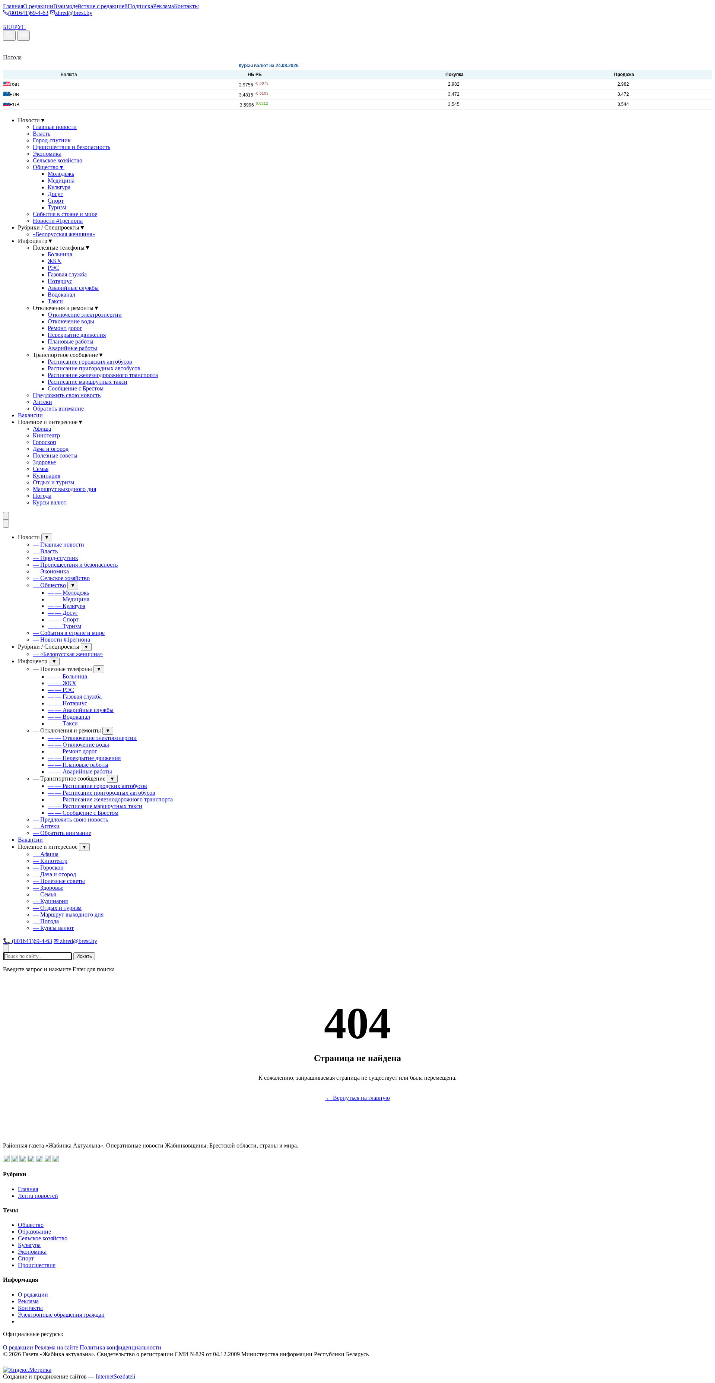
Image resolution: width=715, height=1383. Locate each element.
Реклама (163, 6)
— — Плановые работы (78, 765)
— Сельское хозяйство (61, 578)
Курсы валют (49, 502)
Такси (55, 301)
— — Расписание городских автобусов (97, 786)
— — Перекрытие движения (84, 758)
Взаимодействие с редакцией (90, 6)
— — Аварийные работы (80, 771)
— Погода (46, 921)
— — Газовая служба (75, 696)
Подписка (140, 6)
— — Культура (66, 606)
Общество (48, 167)
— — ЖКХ (62, 683)
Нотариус (60, 281)
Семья (40, 469)
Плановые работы (70, 341)
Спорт (56, 200)
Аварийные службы (73, 288)
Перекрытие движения (77, 335)
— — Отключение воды (78, 744)
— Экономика (51, 571)
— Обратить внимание (62, 833)
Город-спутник (52, 140)
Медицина (61, 180)
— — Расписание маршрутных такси (95, 806)
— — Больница (67, 676)
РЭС (53, 268)
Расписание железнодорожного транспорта (103, 375)
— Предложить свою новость (70, 819)
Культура (59, 187)
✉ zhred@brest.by (75, 941)
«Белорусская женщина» (64, 234)
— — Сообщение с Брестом (83, 813)
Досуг (55, 194)
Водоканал (61, 294)
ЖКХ (54, 261)
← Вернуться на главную (357, 1098)
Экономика (47, 154)
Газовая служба (67, 274)
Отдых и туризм (53, 482)
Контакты (186, 6)
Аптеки (42, 402)
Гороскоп (44, 442)
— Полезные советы (59, 881)
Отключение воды (71, 321)
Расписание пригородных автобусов (94, 368)
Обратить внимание (58, 408)
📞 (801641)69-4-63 (27, 941)
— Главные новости (58, 544)
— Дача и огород (54, 874)
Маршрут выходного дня (64, 489)
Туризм (57, 207)
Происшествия (36, 1265)
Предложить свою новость (67, 395)
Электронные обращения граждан (61, 1314)
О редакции (38, 6)
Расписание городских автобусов (90, 361)
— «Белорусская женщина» (68, 654)
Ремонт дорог (65, 328)
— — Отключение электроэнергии (92, 738)
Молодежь (61, 174)
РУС (20, 27)
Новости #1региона (58, 221)
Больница (60, 254)
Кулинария (46, 475)
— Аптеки (46, 826)
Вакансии (30, 415)
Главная (13, 6)
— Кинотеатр (50, 861)
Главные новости (55, 127)
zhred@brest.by (73, 13)
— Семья (44, 894)
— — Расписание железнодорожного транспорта (110, 799)
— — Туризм (64, 626)
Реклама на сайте (56, 1347)
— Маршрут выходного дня (68, 914)
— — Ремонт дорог (72, 751)
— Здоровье (48, 887)
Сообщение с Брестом (76, 388)
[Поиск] (9, 36)
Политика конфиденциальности (120, 1347)
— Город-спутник (55, 558)
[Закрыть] (6, 524)
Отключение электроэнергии (85, 314)
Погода (12, 57)
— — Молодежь (68, 592)
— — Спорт (63, 619)
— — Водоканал (69, 716)
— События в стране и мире (69, 633)
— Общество (49, 585)
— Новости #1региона (61, 639)
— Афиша (45, 854)
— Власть (45, 551)
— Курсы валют (53, 928)
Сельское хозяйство (57, 160)
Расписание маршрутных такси (87, 382)
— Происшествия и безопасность (75, 564)
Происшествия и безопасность (71, 147)
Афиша (42, 428)
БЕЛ (8, 27)
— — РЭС (61, 690)
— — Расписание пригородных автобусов (101, 792)
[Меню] (6, 516)
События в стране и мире (65, 214)
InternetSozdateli (115, 1376)
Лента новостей (38, 1196)
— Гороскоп (48, 867)
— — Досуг (63, 613)
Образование (34, 1231)
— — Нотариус (67, 703)
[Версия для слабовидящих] (23, 36)
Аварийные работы (72, 348)
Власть (41, 133)
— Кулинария (50, 901)
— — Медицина (68, 599)
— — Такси (63, 723)
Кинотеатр (46, 435)
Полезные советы (55, 455)
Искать (84, 956)
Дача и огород (51, 449)
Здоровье (44, 462)
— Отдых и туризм (57, 908)
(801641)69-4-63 (28, 13)
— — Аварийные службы (81, 710)
